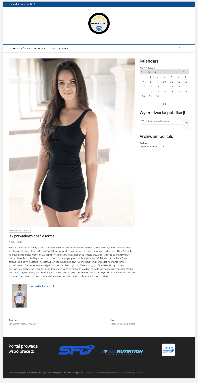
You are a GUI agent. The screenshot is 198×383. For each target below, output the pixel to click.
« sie (163, 103)
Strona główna (20, 48)
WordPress (112, 373)
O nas (52, 48)
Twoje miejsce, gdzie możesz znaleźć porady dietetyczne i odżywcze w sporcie (46, 372)
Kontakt (64, 48)
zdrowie (60, 247)
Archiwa (144, 143)
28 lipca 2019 (16, 242)
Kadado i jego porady (20, 231)
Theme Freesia (101, 373)
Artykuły (39, 48)
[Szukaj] (186, 123)
